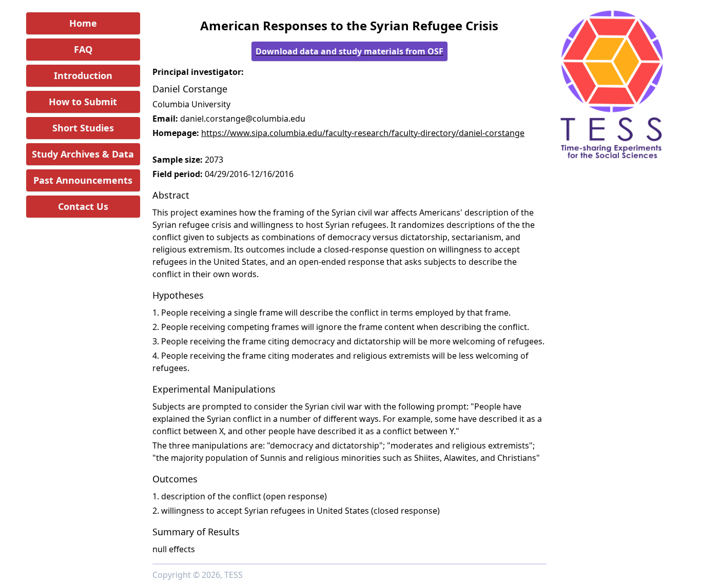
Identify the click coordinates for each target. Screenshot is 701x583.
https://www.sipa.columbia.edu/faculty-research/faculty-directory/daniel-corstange (362, 133)
